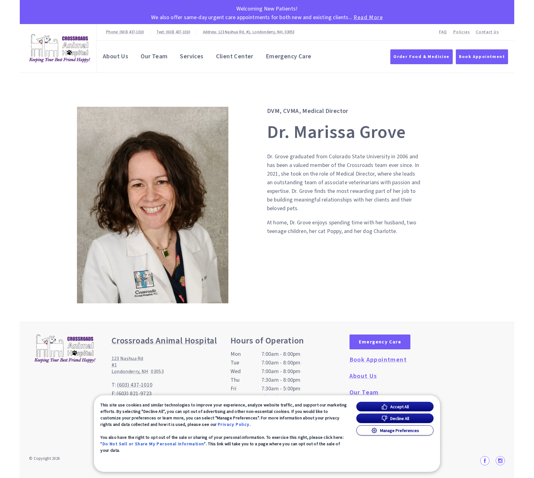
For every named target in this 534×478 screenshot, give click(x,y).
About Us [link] (115, 56)
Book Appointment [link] (482, 57)
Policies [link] (461, 32)
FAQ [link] (443, 32)
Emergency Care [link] (289, 56)
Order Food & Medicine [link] (421, 57)
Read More (368, 17)
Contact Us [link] (487, 32)
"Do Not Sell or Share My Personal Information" (153, 444)
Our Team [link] (154, 56)
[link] (59, 48)
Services (191, 56)
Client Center (234, 56)
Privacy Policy (234, 424)
